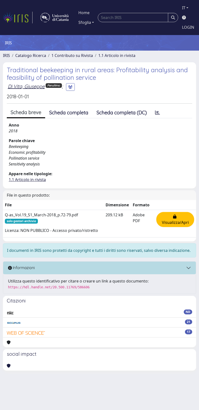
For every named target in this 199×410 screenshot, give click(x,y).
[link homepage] (18, 17)
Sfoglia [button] (84, 22)
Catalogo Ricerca (30, 55)
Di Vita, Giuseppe (26, 86)
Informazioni (23, 267)
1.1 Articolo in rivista (116, 55)
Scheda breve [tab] (26, 112)
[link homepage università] (54, 17)
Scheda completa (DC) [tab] (122, 112)
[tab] (157, 113)
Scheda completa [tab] (68, 112)
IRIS (6, 55)
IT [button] (183, 7)
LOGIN (188, 27)
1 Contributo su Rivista (72, 55)
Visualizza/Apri (175, 219)
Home (84, 12)
